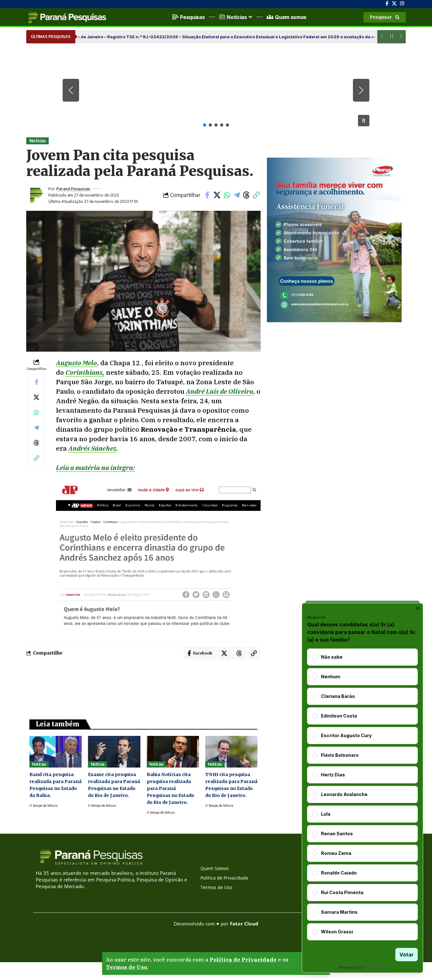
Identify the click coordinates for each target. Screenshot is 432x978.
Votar (406, 954)
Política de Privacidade (243, 959)
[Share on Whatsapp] (226, 195)
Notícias (37, 140)
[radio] (315, 657)
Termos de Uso (126, 967)
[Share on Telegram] (236, 195)
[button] (384, 17)
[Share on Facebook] (207, 195)
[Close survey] (418, 608)
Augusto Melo (76, 362)
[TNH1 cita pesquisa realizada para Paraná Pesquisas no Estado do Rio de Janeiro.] (231, 751)
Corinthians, (84, 372)
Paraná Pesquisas (73, 188)
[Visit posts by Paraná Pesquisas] (35, 194)
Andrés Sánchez (92, 448)
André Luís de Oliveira (219, 391)
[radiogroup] (362, 794)
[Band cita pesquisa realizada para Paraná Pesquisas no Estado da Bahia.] (55, 751)
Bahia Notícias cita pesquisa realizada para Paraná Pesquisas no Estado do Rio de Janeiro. (170, 788)
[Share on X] (217, 195)
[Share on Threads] (246, 195)
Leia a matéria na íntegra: (95, 467)
